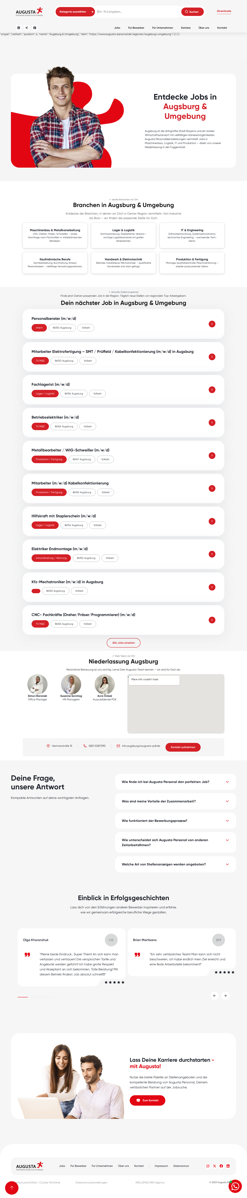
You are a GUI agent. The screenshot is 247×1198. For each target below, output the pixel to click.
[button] (224, 11)
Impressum (161, 1165)
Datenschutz (181, 1165)
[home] (29, 11)
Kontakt (222, 27)
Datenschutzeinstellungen (91, 1182)
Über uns (204, 27)
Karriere (186, 27)
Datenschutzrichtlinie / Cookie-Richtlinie (35, 1182)
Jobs (117, 27)
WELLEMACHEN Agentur (150, 1182)
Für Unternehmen (162, 27)
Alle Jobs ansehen (123, 642)
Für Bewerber (136, 27)
